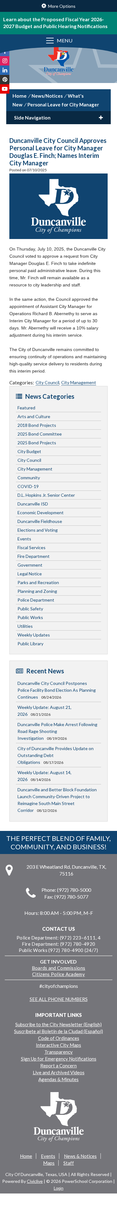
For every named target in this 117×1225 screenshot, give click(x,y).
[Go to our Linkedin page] (4, 70)
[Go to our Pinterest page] (4, 79)
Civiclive (35, 1181)
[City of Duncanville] (58, 62)
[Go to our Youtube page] (4, 89)
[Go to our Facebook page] (4, 51)
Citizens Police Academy (58, 974)
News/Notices (47, 96)
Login (58, 1188)
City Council (47, 382)
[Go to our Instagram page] (4, 61)
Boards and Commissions (58, 968)
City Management (78, 382)
